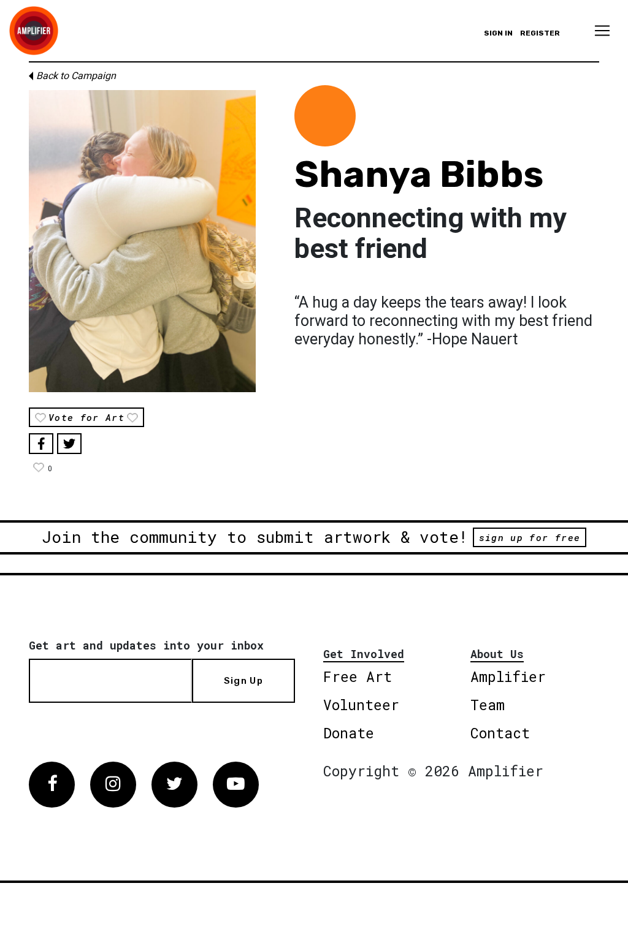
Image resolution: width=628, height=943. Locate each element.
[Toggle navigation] (602, 30)
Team (487, 704)
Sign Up (243, 680)
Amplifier (508, 676)
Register (540, 33)
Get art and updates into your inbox (146, 645)
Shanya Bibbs (418, 174)
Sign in (498, 33)
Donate (348, 733)
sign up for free (529, 537)
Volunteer (361, 704)
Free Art (357, 676)
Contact (500, 733)
